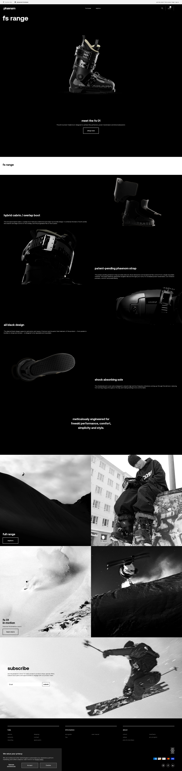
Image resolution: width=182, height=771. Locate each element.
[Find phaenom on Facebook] (168, 765)
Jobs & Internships (128, 740)
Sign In (177, 2)
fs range (8, 164)
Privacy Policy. (39, 759)
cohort (125, 734)
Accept (29, 765)
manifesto (152, 734)
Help (173, 2)
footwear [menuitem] (88, 8)
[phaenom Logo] (9, 8)
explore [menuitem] (98, 8)
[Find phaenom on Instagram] (163, 765)
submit (46, 684)
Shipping (36, 734)
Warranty (10, 737)
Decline (48, 765)
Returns (10, 734)
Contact (36, 737)
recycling (10, 740)
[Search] (162, 8)
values (125, 737)
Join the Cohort (160, 2)
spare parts (37, 740)
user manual (95, 734)
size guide (68, 734)
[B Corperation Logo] (172, 751)
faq (66, 737)
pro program (153, 737)
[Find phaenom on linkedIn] (172, 765)
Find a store (168, 2)
